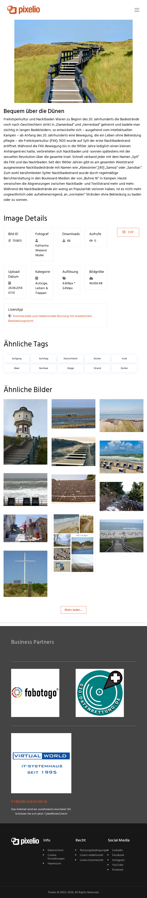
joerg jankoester (27, 406)
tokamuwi (72, 481)
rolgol (68, 444)
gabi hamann (25, 480)
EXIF (130, 232)
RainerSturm (121, 447)
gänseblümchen (75, 519)
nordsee (43, 368)
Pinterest (117, 869)
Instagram (118, 860)
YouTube (117, 865)
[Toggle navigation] (137, 10)
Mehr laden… (74, 609)
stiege (70, 368)
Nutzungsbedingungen (92, 850)
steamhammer (26, 557)
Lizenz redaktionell (91, 855)
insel (124, 358)
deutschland (70, 358)
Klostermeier (121, 406)
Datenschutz (55, 850)
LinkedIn (117, 850)
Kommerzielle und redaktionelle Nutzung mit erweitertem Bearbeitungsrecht (50, 318)
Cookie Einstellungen (56, 857)
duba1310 (71, 406)
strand (97, 368)
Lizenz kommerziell (91, 860)
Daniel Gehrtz (122, 526)
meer (17, 368)
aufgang (17, 358)
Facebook (118, 855)
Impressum (54, 863)
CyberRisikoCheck (29, 801)
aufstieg (43, 358)
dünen (97, 358)
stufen (124, 368)
